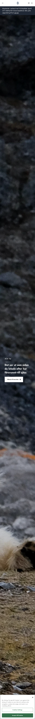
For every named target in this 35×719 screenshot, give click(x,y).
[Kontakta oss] (29, 3)
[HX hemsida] (18, 3)
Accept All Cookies (17, 715)
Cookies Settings (17, 710)
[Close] (33, 697)
